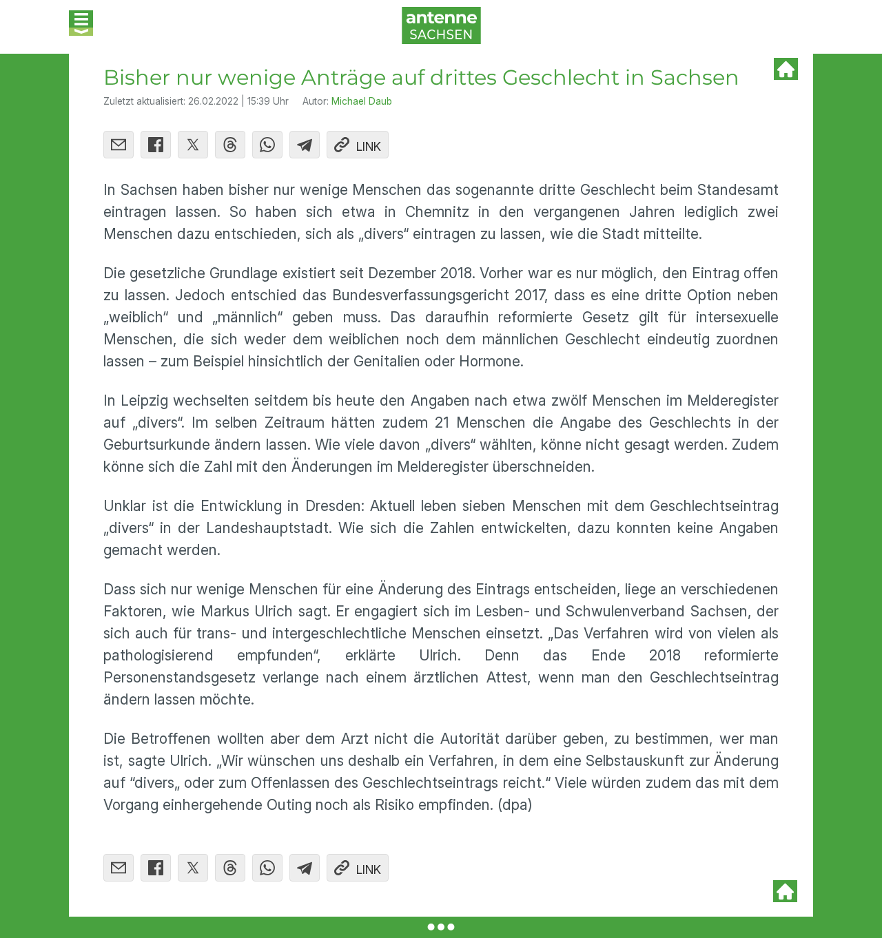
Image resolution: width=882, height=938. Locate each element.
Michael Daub (361, 101)
